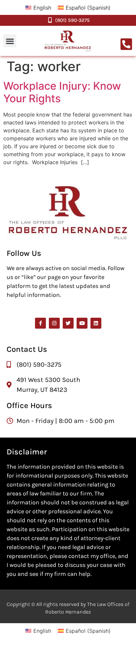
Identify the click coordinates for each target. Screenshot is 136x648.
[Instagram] (54, 323)
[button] (9, 40)
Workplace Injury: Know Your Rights (62, 92)
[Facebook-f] (40, 323)
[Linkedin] (95, 323)
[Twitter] (68, 323)
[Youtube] (82, 323)
